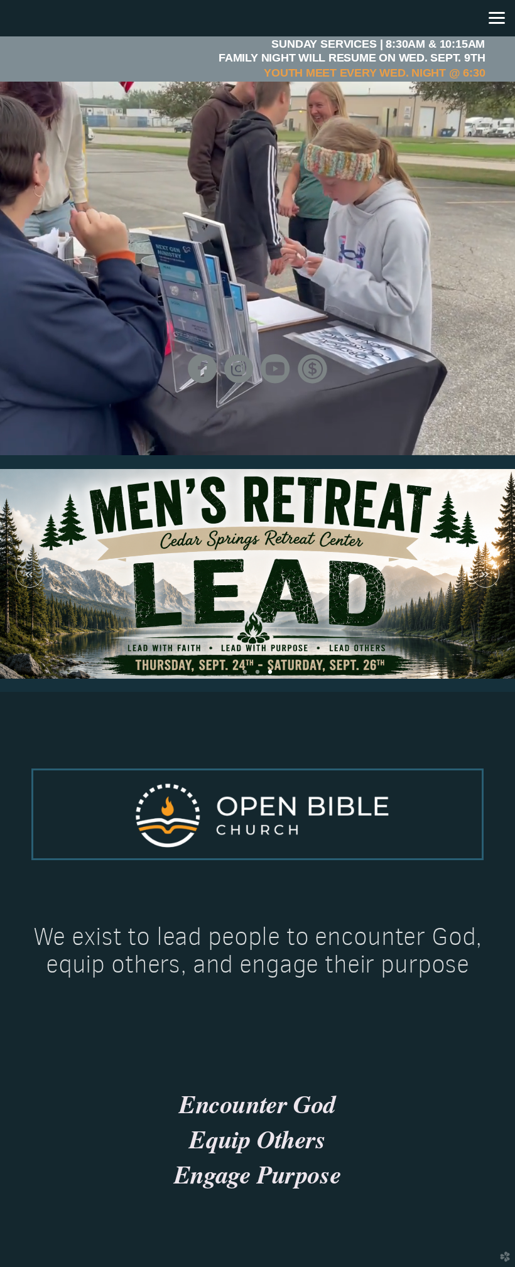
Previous (29, 574)
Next (485, 574)
